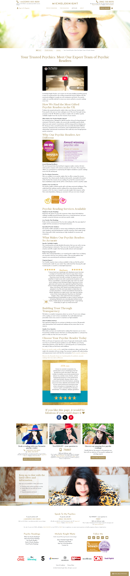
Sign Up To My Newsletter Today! (32, 497)
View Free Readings (98, 457)
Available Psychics (120, 573)
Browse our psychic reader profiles (51, 349)
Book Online (105, 8)
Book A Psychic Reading (32, 459)
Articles (58, 50)
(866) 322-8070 (106, 2)
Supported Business (96, 4)
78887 (67, 449)
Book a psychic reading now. (79, 353)
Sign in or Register (24, 8)
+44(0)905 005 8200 (29, 2)
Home (39, 50)
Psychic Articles (48, 50)
